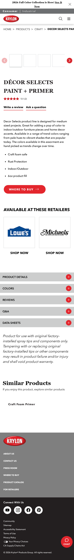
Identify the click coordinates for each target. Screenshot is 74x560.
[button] (69, 19)
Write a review (13, 107)
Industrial (29, 11)
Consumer (10, 11)
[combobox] (39, 19)
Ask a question (36, 107)
